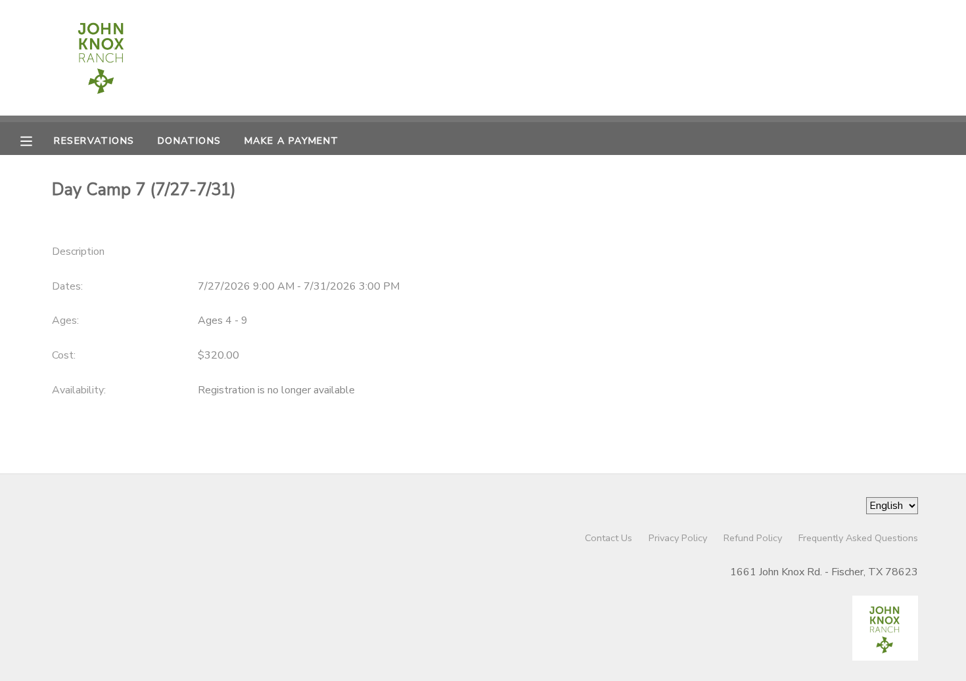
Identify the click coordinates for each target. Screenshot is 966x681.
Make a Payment (291, 140)
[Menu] (36, 140)
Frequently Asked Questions (858, 537)
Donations (189, 140)
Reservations (94, 140)
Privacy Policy (678, 537)
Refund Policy (753, 537)
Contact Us (608, 537)
